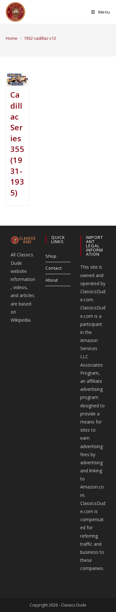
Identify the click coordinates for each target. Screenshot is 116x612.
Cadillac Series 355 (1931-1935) (17, 143)
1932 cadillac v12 (40, 38)
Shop (50, 256)
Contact (53, 268)
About (51, 280)
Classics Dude (73, 605)
